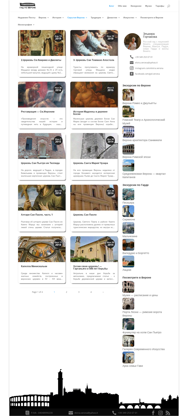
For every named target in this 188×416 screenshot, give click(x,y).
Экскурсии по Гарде (135, 185)
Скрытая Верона (76, 18)
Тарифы (160, 6)
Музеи (148, 6)
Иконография (25, 25)
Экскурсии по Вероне (136, 85)
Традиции (96, 18)
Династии (112, 18)
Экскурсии (135, 6)
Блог (111, 6)
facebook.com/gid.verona (147, 73)
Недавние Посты (26, 18)
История (56, 18)
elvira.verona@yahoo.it (146, 62)
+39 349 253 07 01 (144, 57)
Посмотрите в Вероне (151, 18)
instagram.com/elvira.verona (149, 68)
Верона (42, 18)
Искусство (128, 18)
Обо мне (122, 6)
